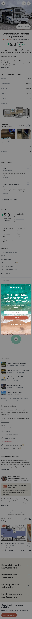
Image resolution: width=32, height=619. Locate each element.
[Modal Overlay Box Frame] (16, 309)
